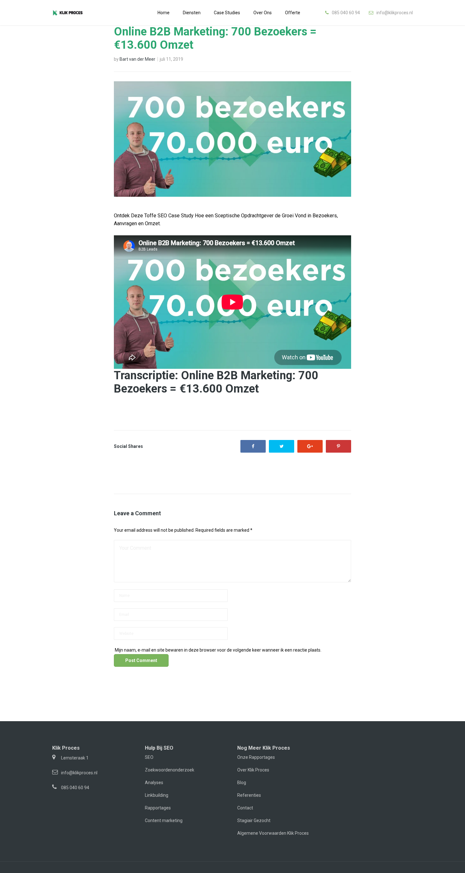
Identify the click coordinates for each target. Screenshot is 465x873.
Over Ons (262, 12)
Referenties (249, 795)
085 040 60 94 (346, 12)
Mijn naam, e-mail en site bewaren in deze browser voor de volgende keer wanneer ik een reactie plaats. (218, 650)
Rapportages (158, 807)
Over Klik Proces (253, 769)
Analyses (154, 782)
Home (164, 12)
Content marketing (164, 820)
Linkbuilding (156, 795)
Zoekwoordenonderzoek (169, 769)
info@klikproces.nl (394, 12)
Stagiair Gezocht (253, 820)
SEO (149, 757)
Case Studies (227, 12)
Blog (241, 782)
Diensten (192, 12)
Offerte (292, 12)
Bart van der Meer (137, 59)
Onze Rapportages (256, 757)
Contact (245, 807)
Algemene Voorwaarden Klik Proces (273, 833)
